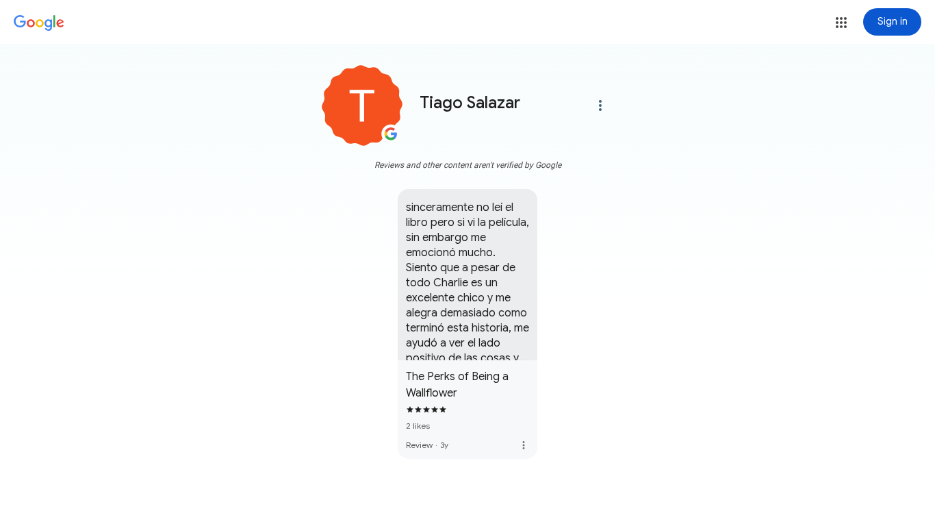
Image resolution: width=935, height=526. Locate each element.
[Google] (39, 23)
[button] (841, 22)
